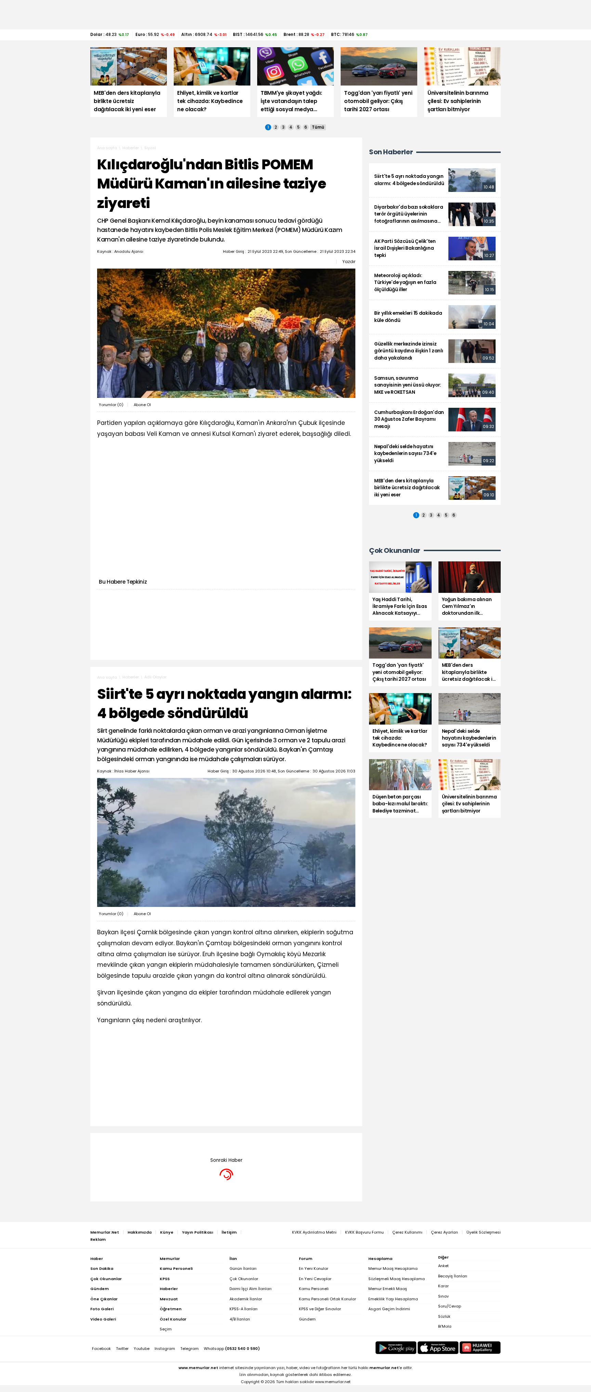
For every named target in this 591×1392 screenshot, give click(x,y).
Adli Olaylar (155, 677)
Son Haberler (391, 152)
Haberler (130, 148)
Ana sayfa (107, 148)
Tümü (318, 127)
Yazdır (348, 261)
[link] (435, 180)
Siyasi (150, 148)
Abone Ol (142, 404)
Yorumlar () (111, 404)
